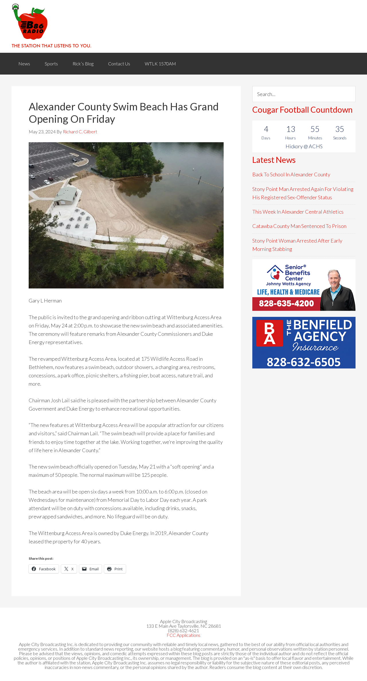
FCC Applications (183, 635)
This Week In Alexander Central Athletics (297, 211)
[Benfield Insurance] (304, 342)
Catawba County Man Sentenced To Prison (299, 226)
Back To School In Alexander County (291, 174)
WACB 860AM (183, 26)
